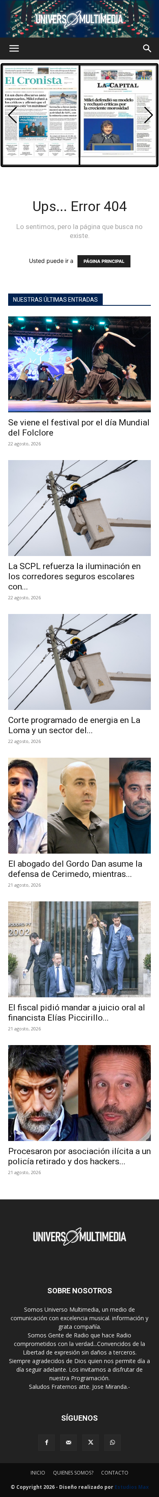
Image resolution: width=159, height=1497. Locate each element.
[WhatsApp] (112, 1443)
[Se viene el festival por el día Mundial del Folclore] (79, 364)
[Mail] (68, 1443)
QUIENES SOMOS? (73, 1472)
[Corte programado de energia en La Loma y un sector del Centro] (79, 662)
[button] (14, 49)
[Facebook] (46, 1443)
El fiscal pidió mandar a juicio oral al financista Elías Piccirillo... (76, 1013)
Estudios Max (132, 1487)
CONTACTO (114, 1472)
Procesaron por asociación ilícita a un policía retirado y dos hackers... (79, 1156)
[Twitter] (90, 1443)
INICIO (38, 1472)
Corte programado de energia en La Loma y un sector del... (74, 725)
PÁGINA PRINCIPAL (104, 261)
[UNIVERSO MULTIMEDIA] (79, 19)
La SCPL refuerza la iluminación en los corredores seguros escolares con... (74, 576)
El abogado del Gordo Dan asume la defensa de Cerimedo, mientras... (75, 869)
